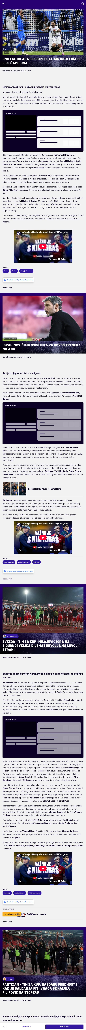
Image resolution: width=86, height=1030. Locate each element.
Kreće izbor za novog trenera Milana (44, 489)
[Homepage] (82, 3)
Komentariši (64, 1026)
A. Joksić (10, 979)
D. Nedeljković (12, 636)
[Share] (4, 1027)
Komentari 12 (26, 1026)
